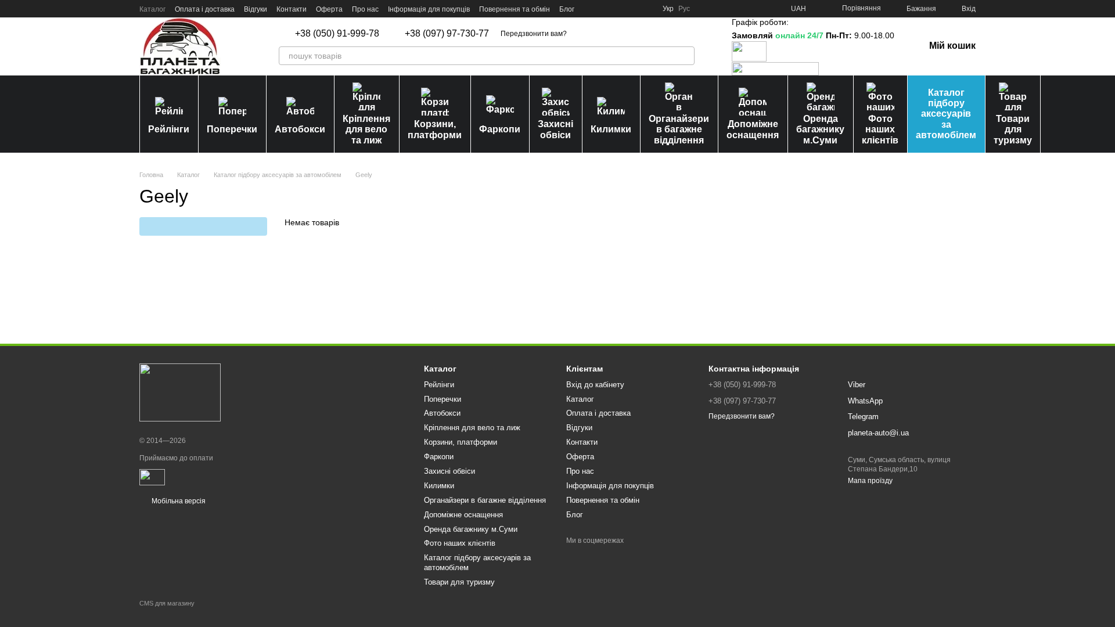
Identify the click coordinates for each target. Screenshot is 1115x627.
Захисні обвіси (555, 129)
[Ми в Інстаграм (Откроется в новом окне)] (618, 8)
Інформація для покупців (429, 9)
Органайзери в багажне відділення (679, 129)
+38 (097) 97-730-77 (447, 33)
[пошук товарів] (685, 55)
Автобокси (300, 129)
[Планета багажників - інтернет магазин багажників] (180, 392)
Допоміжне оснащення (752, 129)
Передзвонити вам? (534, 34)
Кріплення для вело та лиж (366, 129)
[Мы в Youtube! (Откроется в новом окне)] (604, 8)
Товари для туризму (1013, 129)
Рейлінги (168, 129)
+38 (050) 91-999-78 (337, 33)
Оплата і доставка (205, 9)
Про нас (365, 9)
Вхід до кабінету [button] (595, 384)
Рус (684, 8)
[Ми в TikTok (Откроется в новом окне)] (646, 8)
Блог (566, 9)
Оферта (329, 9)
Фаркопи (499, 129)
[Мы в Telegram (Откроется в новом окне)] (632, 8)
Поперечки (232, 129)
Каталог (152, 9)
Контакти (291, 9)
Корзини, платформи (435, 129)
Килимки (611, 129)
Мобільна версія (178, 501)
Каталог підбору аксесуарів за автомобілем (946, 114)
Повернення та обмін (514, 9)
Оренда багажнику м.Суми (820, 129)
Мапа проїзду (870, 481)
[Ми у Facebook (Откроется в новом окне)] (590, 8)
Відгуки (255, 9)
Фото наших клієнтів (880, 129)
